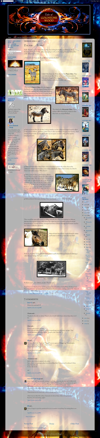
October (88, 226)
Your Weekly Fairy (88, 251)
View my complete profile (13, 159)
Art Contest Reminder (89, 287)
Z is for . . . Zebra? (88, 298)
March (88, 306)
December (89, 218)
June (87, 242)
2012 (85, 215)
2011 (85, 318)
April (87, 247)
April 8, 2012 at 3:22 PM (34, 413)
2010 (85, 321)
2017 (85, 202)
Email (9, 50)
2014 (85, 210)
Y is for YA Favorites (89, 302)
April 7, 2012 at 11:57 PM (34, 373)
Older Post (74, 424)
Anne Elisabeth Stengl (33, 379)
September (89, 231)
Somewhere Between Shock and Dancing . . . (89, 278)
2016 (85, 205)
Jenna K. (29, 303)
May (87, 245)
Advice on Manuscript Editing (89, 257)
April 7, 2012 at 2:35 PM (33, 353)
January (88, 313)
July (87, 239)
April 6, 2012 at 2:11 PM (33, 320)
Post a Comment (30, 417)
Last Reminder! (89, 264)
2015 (85, 207)
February (88, 309)
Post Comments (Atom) (38, 428)
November (89, 222)
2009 (85, 324)
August (88, 235)
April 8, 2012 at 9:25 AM (34, 400)
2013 (85, 213)
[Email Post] (52, 294)
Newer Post (28, 424)
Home (9, 37)
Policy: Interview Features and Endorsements (24, 37)
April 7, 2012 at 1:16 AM (34, 335)
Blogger (60, 434)
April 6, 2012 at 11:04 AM (34, 308)
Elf (28, 341)
